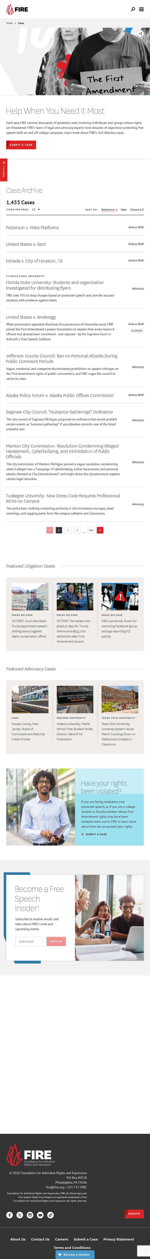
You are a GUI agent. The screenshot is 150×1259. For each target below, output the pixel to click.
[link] (18, 9)
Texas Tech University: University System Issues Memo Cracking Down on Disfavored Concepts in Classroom (118, 734)
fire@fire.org (55, 1187)
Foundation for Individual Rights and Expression (54, 1173)
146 (91, 531)
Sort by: (91, 209)
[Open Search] (133, 9)
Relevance (108, 209)
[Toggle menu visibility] (141, 9)
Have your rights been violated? (104, 787)
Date (124, 209)
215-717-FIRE (77, 1187)
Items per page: (17, 209)
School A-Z (137, 209)
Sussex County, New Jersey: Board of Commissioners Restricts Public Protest (28, 731)
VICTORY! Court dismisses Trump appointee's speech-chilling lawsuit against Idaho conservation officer (30, 628)
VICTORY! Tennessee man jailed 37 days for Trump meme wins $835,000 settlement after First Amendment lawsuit (73, 631)
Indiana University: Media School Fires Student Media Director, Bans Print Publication (75, 731)
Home (9, 23)
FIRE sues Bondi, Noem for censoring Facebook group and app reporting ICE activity (119, 628)
